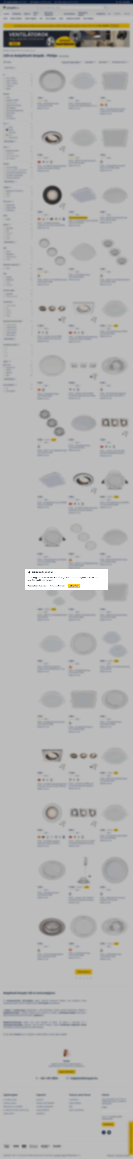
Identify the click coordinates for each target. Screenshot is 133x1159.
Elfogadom (74, 586)
